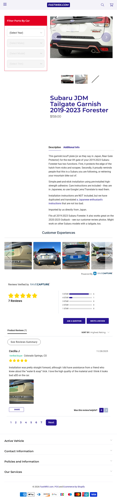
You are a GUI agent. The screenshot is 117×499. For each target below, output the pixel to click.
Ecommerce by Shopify (74, 486)
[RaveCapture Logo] (103, 274)
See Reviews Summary (24, 342)
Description (55, 147)
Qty (52, 123)
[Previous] (56, 37)
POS (57, 486)
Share (17, 410)
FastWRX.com (46, 486)
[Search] (102, 5)
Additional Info (71, 147)
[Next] (106, 37)
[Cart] (111, 5)
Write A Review (97, 321)
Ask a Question (74, 321)
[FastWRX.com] (58, 5)
